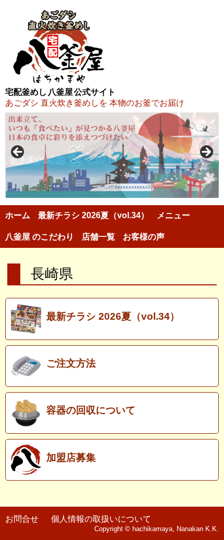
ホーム (17, 215)
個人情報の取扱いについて (101, 518)
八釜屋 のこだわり (39, 236)
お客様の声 (144, 236)
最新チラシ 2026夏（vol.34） (93, 215)
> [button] (206, 152)
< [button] (18, 152)
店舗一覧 (98, 236)
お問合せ (22, 518)
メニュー (173, 215)
